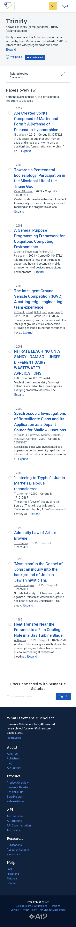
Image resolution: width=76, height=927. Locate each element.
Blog (11, 763)
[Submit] (53, 6)
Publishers (13, 758)
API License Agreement (52, 909)
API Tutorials (14, 820)
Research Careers (18, 850)
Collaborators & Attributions (31, 905)
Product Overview (18, 782)
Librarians (13, 873)
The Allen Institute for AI (38, 917)
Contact (12, 883)
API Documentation (19, 826)
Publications (14, 845)
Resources (13, 855)
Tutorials (12, 878)
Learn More (14, 737)
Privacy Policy (29, 909)
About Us (12, 753)
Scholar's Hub (15, 792)
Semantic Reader (17, 787)
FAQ (9, 869)
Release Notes (16, 801)
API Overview (15, 816)
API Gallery (13, 830)
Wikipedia (14, 57)
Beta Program (15, 796)
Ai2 (47, 902)
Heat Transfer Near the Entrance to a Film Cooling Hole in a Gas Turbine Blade (38, 629)
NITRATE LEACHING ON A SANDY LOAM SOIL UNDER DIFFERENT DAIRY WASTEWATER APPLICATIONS (37, 362)
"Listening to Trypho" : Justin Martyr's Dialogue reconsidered (39, 483)
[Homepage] (7, 6)
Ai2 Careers (14, 768)
